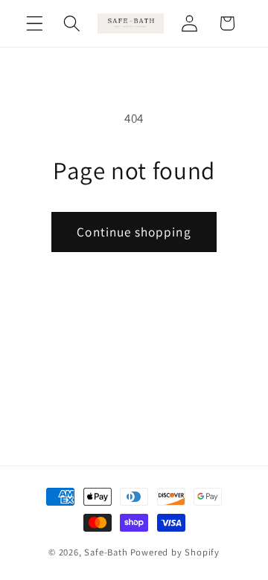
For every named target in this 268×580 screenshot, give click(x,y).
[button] (35, 23)
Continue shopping (134, 231)
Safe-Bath (105, 552)
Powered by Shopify (175, 552)
